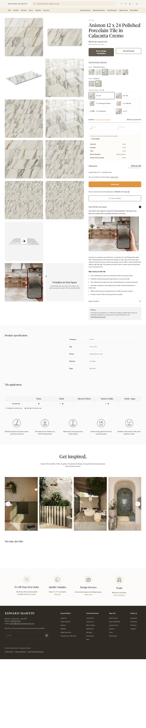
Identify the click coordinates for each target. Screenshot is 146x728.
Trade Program (66, 622)
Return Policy (90, 625)
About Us (64, 618)
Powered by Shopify (25, 648)
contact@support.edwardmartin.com (21, 623)
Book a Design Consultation (101, 52)
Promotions (90, 636)
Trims (111, 632)
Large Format (113, 625)
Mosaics (112, 629)
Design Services (66, 632)
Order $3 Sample (128, 51)
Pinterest (133, 625)
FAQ (87, 639)
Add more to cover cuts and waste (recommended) (104, 136)
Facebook (133, 622)
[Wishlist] (122, 4)
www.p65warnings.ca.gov (98, 317)
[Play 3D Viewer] (24, 241)
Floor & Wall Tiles (114, 622)
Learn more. (114, 177)
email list (33, 594)
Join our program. (119, 595)
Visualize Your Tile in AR (68, 636)
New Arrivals (113, 618)
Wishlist (63, 629)
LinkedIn (133, 629)
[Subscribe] (46, 635)
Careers (63, 625)
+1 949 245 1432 (15, 621)
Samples (89, 632)
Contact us (90, 622)
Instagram (133, 618)
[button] (8, 503)
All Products (113, 636)
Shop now (57, 594)
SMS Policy (90, 629)
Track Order (90, 618)
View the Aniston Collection (98, 62)
